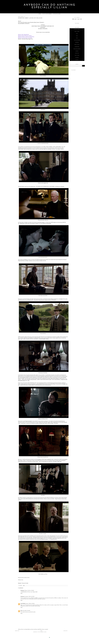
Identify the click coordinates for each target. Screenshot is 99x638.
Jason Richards (23, 603)
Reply (21, 593)
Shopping (77, 42)
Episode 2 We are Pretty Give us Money (25, 35)
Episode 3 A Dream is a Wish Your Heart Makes (26, 36)
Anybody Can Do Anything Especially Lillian (49, 6)
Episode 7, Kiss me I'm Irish (23, 583)
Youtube (77, 57)
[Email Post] (23, 585)
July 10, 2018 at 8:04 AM (26, 610)
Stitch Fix (77, 53)
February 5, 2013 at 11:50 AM (29, 590)
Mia (21, 610)
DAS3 (77, 33)
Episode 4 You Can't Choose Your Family (25, 37)
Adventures (77, 46)
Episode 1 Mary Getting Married (23, 34)
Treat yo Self (77, 44)
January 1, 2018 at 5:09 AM (30, 603)
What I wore (77, 31)
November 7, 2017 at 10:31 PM (29, 596)
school (77, 59)
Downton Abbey (77, 29)
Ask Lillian (77, 55)
